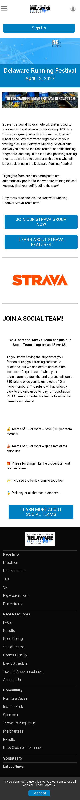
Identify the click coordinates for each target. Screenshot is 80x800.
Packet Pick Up (15, 655)
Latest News (13, 767)
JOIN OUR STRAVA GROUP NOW (41, 222)
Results (9, 630)
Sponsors (10, 715)
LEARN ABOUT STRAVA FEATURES (41, 242)
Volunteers (12, 758)
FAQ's (7, 622)
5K (5, 587)
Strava (6, 124)
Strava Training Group (19, 723)
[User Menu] (73, 9)
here (36, 203)
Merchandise (13, 731)
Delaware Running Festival (40, 70)
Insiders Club (13, 707)
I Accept (39, 793)
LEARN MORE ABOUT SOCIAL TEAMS (41, 512)
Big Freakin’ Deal (16, 596)
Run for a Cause (15, 698)
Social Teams (14, 647)
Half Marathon (14, 571)
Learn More (43, 785)
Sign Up (39, 28)
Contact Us (12, 680)
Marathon (10, 563)
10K (6, 579)
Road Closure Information (23, 748)
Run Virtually (12, 604)
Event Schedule (15, 663)
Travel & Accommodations (24, 672)
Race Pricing (13, 639)
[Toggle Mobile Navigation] (4, 8)
